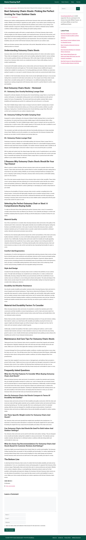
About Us (55, 537)
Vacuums (57, 2)
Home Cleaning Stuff (12, 2)
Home (5, 8)
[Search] (78, 8)
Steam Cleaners (65, 2)
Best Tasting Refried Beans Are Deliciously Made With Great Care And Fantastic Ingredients (70, 56)
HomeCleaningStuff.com (67, 16)
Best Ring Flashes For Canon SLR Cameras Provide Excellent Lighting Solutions (70, 35)
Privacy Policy (67, 537)
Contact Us (60, 537)
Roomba (78, 2)
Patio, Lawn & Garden (12, 8)
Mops (72, 2)
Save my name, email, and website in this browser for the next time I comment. (25, 525)
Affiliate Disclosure (76, 537)
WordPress (31, 537)
